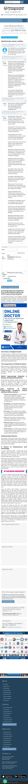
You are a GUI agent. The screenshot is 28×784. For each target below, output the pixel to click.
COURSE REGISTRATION (9, 724)
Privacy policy (6, 700)
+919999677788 (15, 12)
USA (24, 33)
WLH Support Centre (7, 717)
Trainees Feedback (7, 696)
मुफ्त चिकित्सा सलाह (18, 30)
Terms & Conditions (7, 698)
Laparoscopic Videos (7, 734)
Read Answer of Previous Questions (9, 37)
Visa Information (6, 715)
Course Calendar (6, 690)
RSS (10, 611)
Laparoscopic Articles (7, 736)
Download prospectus (8, 601)
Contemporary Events (7, 719)
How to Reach (6, 688)
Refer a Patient (6, 709)
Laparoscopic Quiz (7, 738)
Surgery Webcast (6, 742)
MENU (25, 21)
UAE (20, 33)
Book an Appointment (7, 707)
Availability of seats (7, 692)
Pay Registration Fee (7, 711)
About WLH (5, 684)
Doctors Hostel (6, 686)
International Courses (7, 721)
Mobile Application (7, 732)
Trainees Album (6, 746)
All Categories (12, 44)
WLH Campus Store (7, 713)
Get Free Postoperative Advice (10, 287)
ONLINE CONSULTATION (9, 749)
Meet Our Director (6, 694)
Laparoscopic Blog (7, 740)
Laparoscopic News (7, 744)
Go (22, 2)
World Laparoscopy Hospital (13, 782)
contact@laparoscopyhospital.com (15, 15)
